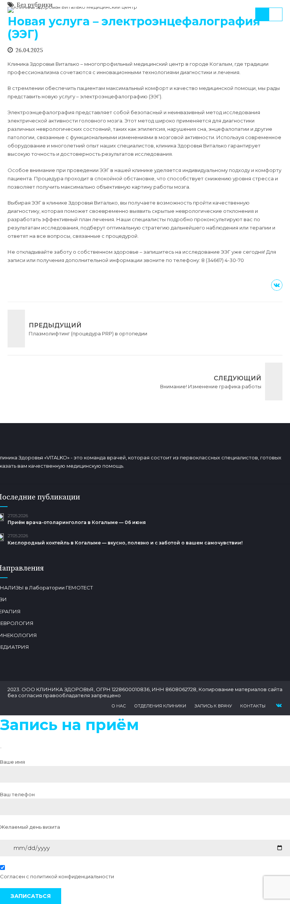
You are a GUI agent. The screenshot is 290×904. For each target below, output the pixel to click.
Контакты (252, 706)
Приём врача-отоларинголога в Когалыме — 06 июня (77, 522)
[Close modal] (1, 748)
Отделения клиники (160, 706)
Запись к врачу (213, 706)
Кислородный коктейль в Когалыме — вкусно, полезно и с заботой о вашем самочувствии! (125, 543)
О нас (118, 706)
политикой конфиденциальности (72, 876)
